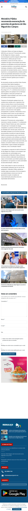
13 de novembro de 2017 (6, 32)
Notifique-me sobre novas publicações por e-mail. (13, 350)
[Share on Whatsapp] (17, 46)
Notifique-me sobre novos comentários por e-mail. (13, 345)
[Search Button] (26, 7)
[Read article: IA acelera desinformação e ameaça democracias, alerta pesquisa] (14, 220)
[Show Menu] (1, 7)
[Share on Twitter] (11, 46)
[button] (14, 13)
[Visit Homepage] (14, 6)
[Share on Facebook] (4, 46)
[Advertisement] (14, 400)
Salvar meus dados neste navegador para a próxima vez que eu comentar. (13, 339)
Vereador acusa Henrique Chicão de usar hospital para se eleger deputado (18, 437)
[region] (14, 1)
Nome (3, 319)
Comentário (4, 301)
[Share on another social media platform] (24, 46)
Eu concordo (16, 509)
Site (2, 332)
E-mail (3, 325)
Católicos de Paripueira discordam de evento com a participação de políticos (17, 431)
